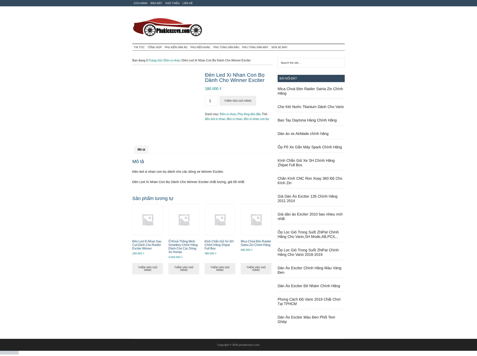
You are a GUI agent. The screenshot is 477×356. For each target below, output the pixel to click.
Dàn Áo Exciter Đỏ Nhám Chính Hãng (309, 286)
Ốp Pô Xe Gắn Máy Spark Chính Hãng (310, 147)
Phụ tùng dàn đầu (249, 114)
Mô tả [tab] (141, 149)
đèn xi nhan (234, 119)
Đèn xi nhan (172, 60)
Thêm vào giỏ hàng (238, 100)
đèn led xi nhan (215, 119)
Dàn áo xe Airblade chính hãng (303, 134)
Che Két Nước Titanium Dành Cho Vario (311, 107)
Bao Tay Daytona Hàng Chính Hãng (307, 120)
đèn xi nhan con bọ (256, 119)
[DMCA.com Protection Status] (9, 353)
